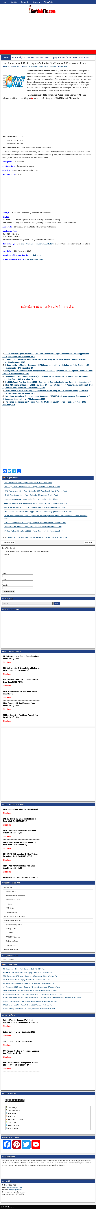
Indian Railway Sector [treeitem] (13, 900)
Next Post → (89, 543)
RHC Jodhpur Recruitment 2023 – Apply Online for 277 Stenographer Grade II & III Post (38, 512)
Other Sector (43, 66)
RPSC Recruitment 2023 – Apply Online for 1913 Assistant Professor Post (32, 527)
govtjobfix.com (12, 477)
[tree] (48, 918)
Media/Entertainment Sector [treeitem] (15, 896)
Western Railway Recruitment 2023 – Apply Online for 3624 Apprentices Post (33, 531)
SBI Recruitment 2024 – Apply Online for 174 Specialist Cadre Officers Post (33, 499)
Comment (6, 554)
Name (4, 573)
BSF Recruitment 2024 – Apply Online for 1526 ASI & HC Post (28, 483)
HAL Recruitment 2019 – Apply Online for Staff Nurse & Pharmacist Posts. (44, 63)
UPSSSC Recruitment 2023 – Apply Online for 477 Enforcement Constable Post (35, 523)
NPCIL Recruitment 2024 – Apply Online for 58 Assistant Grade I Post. (31, 495)
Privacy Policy (48, 2)
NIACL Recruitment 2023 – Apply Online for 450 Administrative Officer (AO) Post (35, 507)
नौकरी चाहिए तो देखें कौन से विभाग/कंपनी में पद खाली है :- (48, 307)
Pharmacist (54, 537)
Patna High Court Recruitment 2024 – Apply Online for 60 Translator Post (32, 487)
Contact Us (25, 2)
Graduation (20, 537)
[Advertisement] (48, 31)
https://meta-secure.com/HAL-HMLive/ (37, 244)
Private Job (52, 66)
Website (5, 585)
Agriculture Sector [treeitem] (12, 949)
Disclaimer (36, 2)
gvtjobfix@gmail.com (14, 1187)
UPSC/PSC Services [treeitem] (13, 937)
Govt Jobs (26, 66)
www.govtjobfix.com (15, 1189)
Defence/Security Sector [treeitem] (14, 924)
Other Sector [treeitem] (10, 887)
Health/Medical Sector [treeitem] (13, 920)
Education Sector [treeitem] (11, 945)
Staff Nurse (63, 537)
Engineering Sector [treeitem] (12, 941)
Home (5, 2)
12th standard (11, 537)
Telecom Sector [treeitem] (11, 891)
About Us (14, 2)
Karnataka (34, 66)
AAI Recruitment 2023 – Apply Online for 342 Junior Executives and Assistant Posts (36, 503)
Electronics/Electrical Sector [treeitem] (15, 916)
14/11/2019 (16, 66)
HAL (26, 537)
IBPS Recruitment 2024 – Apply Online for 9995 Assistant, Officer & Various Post (35, 491)
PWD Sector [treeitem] (10, 908)
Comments (63, 66)
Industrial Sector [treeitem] (11, 912)
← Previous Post (8, 543)
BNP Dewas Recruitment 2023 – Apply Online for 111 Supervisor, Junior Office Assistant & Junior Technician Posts (42, 998)
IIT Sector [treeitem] (9, 904)
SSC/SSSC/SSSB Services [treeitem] (15, 933)
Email (4, 579)
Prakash (7, 66)
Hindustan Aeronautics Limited (39, 537)
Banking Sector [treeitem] (11, 929)
